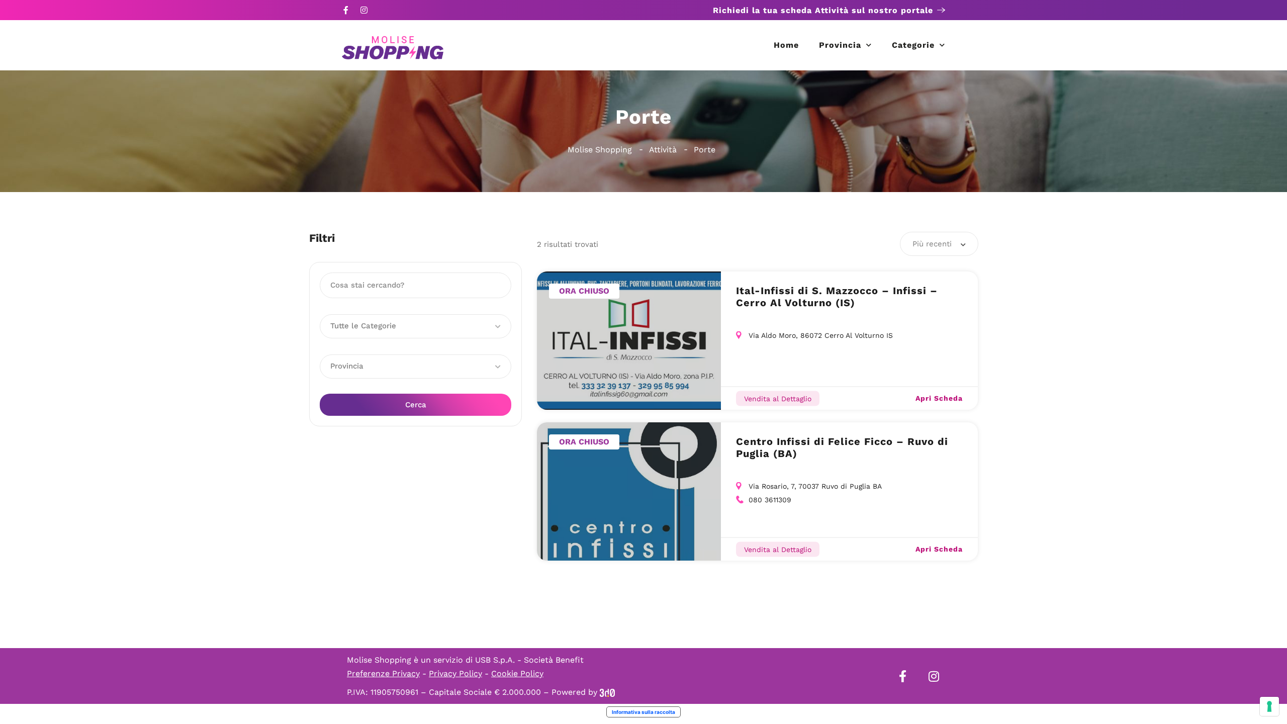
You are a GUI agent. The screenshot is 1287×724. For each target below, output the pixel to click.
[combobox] (939, 244)
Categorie (913, 45)
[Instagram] (364, 10)
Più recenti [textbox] (932, 243)
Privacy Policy (455, 673)
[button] (415, 326)
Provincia (840, 45)
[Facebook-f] (346, 10)
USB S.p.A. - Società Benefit (529, 660)
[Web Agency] (607, 692)
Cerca (415, 404)
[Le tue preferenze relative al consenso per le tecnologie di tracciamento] (1269, 706)
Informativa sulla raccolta (643, 712)
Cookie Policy (517, 673)
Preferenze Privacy (383, 673)
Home (786, 45)
